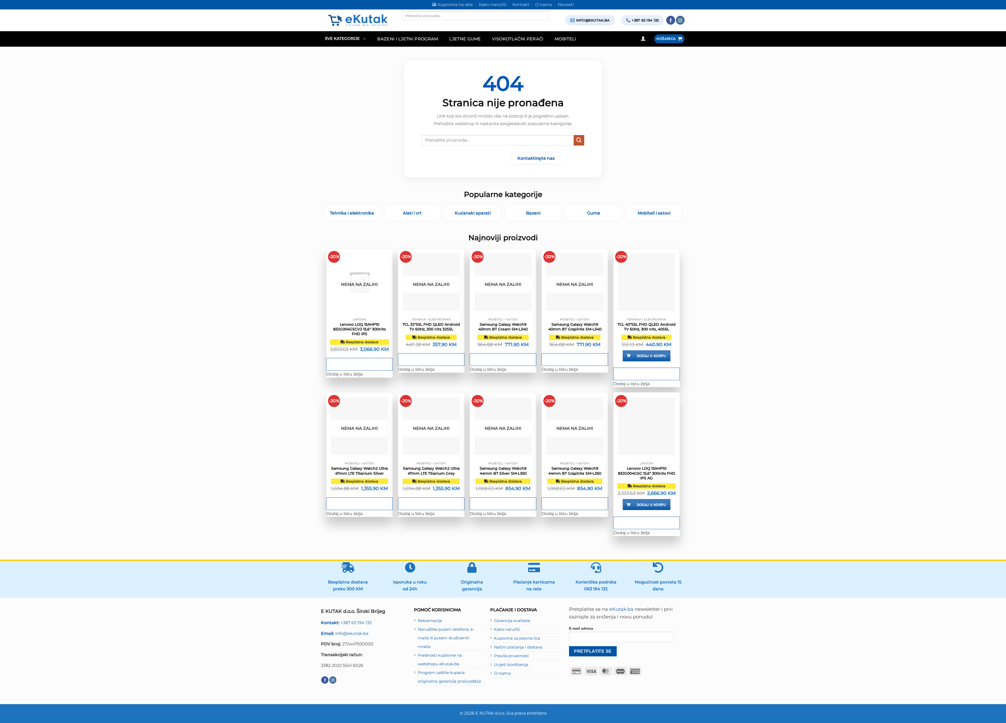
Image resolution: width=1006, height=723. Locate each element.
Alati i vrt (412, 213)
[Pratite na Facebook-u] (670, 20)
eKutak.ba (621, 609)
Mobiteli (565, 38)
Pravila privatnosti (511, 656)
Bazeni (533, 213)
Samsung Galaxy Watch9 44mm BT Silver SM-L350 (503, 470)
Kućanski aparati (473, 213)
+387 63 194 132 (346, 622)
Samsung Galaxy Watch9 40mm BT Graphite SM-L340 (575, 326)
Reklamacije (430, 620)
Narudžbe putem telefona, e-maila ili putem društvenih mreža (446, 638)
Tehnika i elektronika (352, 213)
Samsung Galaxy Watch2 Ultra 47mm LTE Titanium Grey (431, 470)
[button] (345, 39)
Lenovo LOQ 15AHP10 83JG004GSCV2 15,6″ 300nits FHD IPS (359, 329)
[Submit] (579, 140)
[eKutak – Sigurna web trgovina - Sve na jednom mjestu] (357, 20)
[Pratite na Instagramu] (680, 20)
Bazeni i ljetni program (407, 38)
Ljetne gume (465, 38)
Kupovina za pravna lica (517, 638)
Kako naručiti (507, 629)
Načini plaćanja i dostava (518, 647)
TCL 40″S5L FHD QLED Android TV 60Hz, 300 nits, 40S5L (646, 326)
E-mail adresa (581, 628)
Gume (593, 213)
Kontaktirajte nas (536, 158)
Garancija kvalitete (512, 620)
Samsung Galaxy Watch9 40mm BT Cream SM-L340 (503, 326)
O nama (502, 673)
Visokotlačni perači (517, 38)
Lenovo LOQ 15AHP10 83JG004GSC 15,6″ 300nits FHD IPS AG (646, 473)
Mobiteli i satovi (654, 213)
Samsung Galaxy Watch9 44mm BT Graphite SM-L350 (574, 470)
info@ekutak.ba (344, 633)
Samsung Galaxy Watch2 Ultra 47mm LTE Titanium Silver (359, 470)
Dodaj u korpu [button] (651, 355)
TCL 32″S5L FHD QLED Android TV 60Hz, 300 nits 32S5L (431, 326)
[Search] (406, 24)
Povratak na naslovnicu (476, 158)
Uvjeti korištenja (511, 664)
